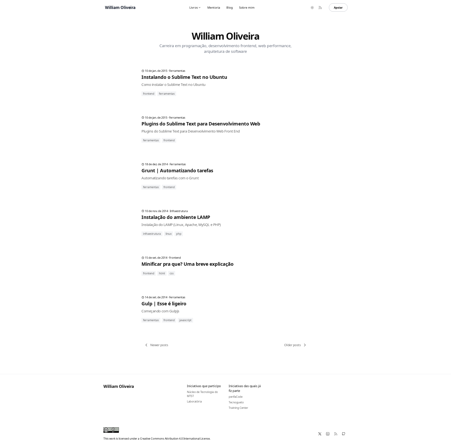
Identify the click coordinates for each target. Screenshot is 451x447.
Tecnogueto (236, 402)
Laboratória (194, 401)
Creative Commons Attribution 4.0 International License (175, 438)
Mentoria (213, 7)
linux (169, 234)
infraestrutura (179, 211)
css (172, 273)
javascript (185, 320)
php (178, 234)
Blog (229, 7)
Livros (193, 7)
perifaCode (236, 397)
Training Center (238, 408)
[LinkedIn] (328, 434)
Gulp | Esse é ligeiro (163, 303)
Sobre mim (247, 7)
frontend (148, 94)
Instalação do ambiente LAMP (175, 217)
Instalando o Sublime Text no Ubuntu (184, 77)
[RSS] (336, 434)
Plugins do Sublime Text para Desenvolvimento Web (200, 123)
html (162, 273)
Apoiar (338, 8)
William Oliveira (118, 386)
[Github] (344, 434)
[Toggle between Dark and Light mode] (312, 7)
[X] (320, 434)
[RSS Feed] (320, 7)
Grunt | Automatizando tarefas (177, 170)
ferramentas (177, 71)
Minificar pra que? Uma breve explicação (187, 264)
